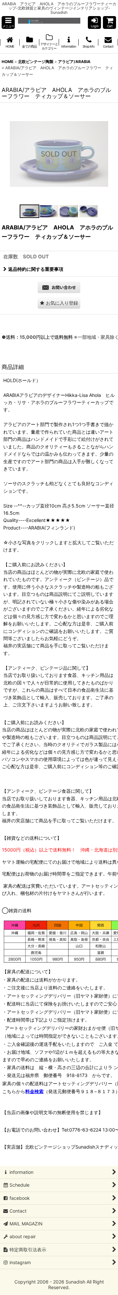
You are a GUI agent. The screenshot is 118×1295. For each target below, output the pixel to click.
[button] (8, 22)
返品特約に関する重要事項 (35, 269)
